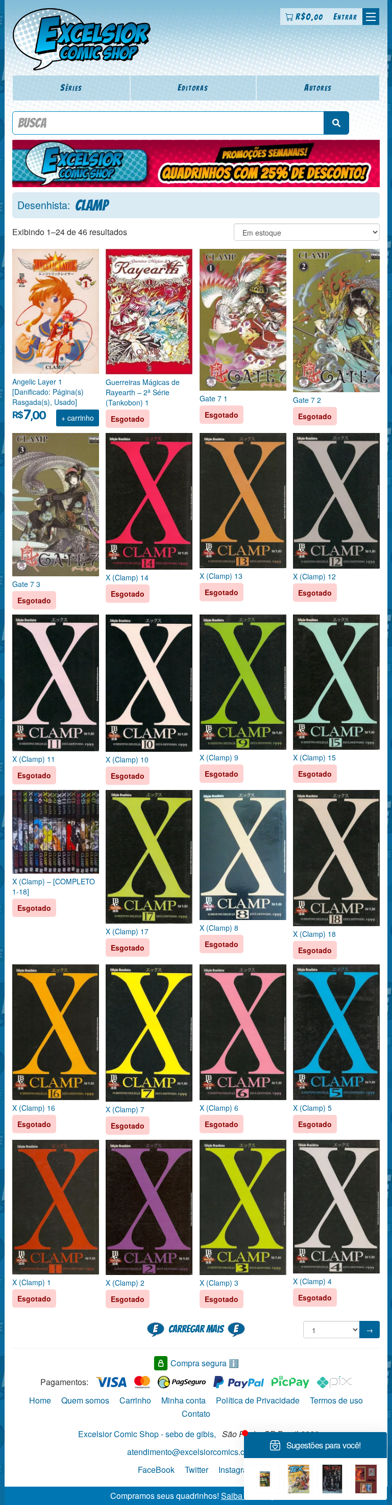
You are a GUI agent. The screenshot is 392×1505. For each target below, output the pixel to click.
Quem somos (85, 1400)
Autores (318, 87)
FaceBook (156, 1469)
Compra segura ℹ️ (204, 1363)
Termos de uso (336, 1400)
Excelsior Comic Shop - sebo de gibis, (147, 1434)
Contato (196, 1413)
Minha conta (183, 1400)
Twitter (196, 1469)
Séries (71, 87)
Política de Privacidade (258, 1400)
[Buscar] (336, 123)
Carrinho (135, 1400)
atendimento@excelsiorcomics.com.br (196, 1452)
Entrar (345, 16)
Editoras (193, 87)
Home (40, 1400)
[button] (370, 16)
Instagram (236, 1469)
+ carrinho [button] (77, 418)
